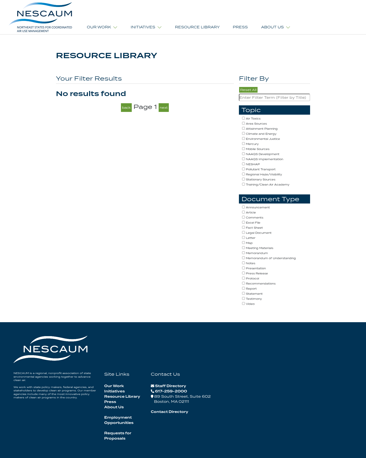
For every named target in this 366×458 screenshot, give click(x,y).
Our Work (114, 386)
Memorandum (257, 253)
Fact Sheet (254, 228)
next (164, 108)
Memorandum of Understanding (271, 258)
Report (251, 288)
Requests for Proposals (117, 435)
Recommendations (261, 283)
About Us (114, 407)
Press (110, 402)
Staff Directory (170, 386)
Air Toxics (253, 118)
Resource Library (122, 396)
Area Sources (256, 123)
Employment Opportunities (118, 420)
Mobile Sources (257, 149)
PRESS (240, 27)
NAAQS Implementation (264, 159)
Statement (254, 294)
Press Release (257, 273)
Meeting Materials (259, 248)
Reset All (248, 90)
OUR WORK (99, 27)
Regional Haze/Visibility (264, 174)
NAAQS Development (262, 154)
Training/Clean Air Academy (267, 184)
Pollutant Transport (261, 169)
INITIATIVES (143, 27)
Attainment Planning (262, 129)
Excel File (253, 222)
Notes (250, 263)
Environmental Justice (263, 139)
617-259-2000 (171, 391)
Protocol (252, 278)
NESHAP (253, 164)
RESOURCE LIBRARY (197, 27)
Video (250, 304)
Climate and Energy (261, 134)
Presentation (256, 268)
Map (249, 243)
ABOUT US (272, 27)
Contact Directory (169, 412)
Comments (254, 217)
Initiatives (114, 391)
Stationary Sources (260, 179)
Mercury (252, 144)
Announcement (258, 207)
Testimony (254, 299)
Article (251, 212)
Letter (250, 238)
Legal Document (259, 233)
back (126, 108)
